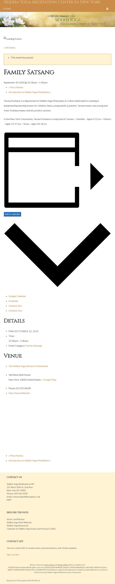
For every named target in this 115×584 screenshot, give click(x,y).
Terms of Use (49, 565)
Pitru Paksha (16, 87)
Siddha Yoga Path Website (19, 522)
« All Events (9, 47)
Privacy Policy (63, 565)
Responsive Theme (14, 580)
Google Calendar (17, 296)
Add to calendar (12, 214)
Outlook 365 (15, 305)
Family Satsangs (34, 345)
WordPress (35, 580)
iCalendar (13, 300)
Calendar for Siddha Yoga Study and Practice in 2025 (31, 528)
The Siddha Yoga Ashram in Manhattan (28, 366)
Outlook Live (15, 310)
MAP (9, 500)
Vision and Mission (16, 519)
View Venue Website (19, 393)
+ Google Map (48, 379)
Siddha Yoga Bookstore (17, 525)
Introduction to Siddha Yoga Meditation (30, 92)
